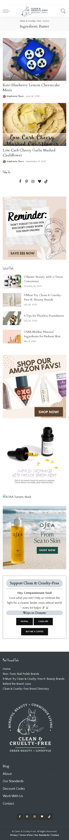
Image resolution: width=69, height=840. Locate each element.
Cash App (43, 621)
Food (7, 76)
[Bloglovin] (39, 181)
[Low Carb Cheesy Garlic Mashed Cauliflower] (34, 124)
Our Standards (41, 835)
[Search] (62, 11)
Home (6, 669)
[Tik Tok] (46, 181)
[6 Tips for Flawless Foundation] (12, 318)
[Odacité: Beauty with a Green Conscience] (12, 281)
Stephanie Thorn (15, 96)
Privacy (14, 835)
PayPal (24, 621)
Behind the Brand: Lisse (17, 683)
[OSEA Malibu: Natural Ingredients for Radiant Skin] (12, 336)
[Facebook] (20, 181)
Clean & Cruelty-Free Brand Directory (26, 688)
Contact (55, 835)
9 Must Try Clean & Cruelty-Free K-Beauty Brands (33, 678)
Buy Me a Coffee (34, 631)
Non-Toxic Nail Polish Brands (21, 674)
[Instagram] (33, 181)
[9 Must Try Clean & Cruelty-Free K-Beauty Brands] (12, 300)
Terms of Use (26, 835)
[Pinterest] (27, 181)
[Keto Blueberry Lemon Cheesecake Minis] (34, 59)
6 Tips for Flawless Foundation (44, 316)
